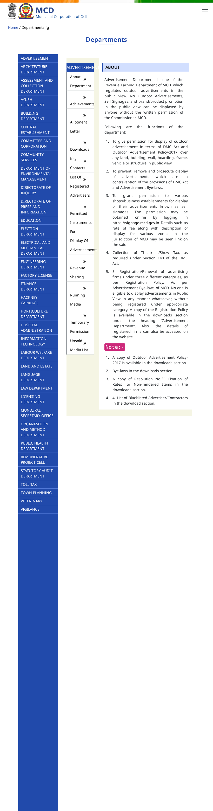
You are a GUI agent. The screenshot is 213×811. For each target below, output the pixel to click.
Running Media (77, 300)
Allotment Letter (78, 127)
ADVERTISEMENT (35, 58)
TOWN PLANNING (36, 492)
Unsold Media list (79, 345)
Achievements (79, 103)
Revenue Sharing (77, 272)
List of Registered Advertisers (79, 186)
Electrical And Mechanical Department (35, 248)
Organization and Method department (34, 429)
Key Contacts (77, 163)
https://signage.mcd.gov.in (135, 222)
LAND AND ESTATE (36, 366)
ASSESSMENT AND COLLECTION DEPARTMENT (37, 86)
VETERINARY (31, 500)
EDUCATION (31, 220)
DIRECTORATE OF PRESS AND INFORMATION (36, 206)
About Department (79, 81)
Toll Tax (29, 484)
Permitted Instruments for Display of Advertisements (79, 231)
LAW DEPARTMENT (37, 388)
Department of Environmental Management (36, 174)
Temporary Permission (79, 327)
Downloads (79, 149)
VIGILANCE (30, 509)
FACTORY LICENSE (36, 275)
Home (13, 27)
